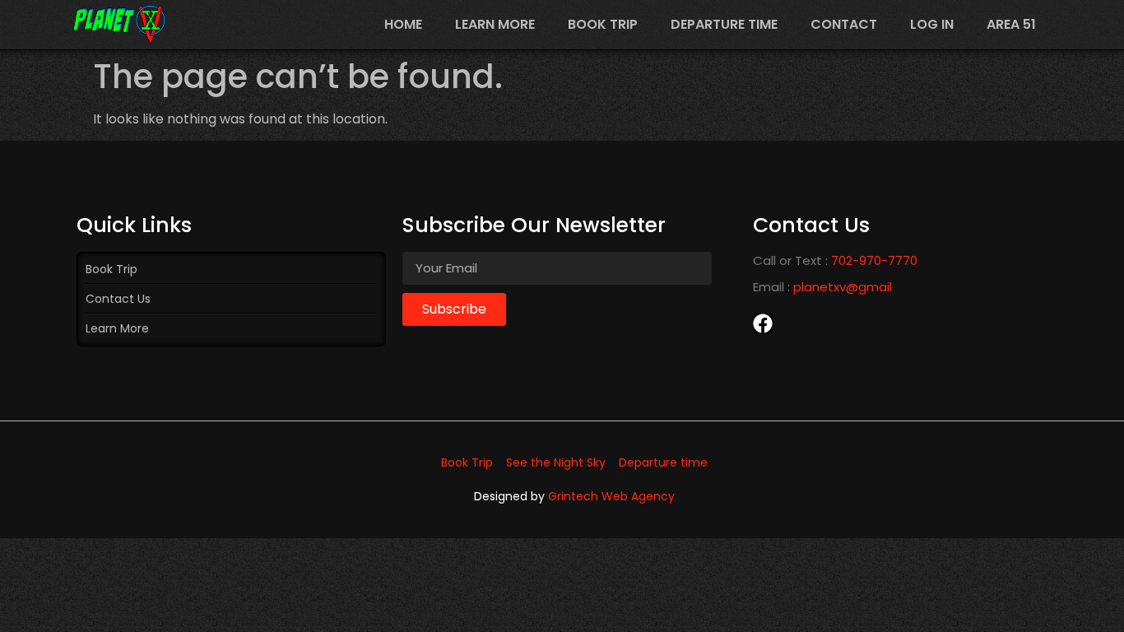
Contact (843, 24)
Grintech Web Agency (611, 496)
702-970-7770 (874, 260)
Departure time (724, 24)
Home (403, 24)
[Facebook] (763, 323)
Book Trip (603, 24)
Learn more (495, 24)
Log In (932, 24)
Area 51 (1011, 24)
